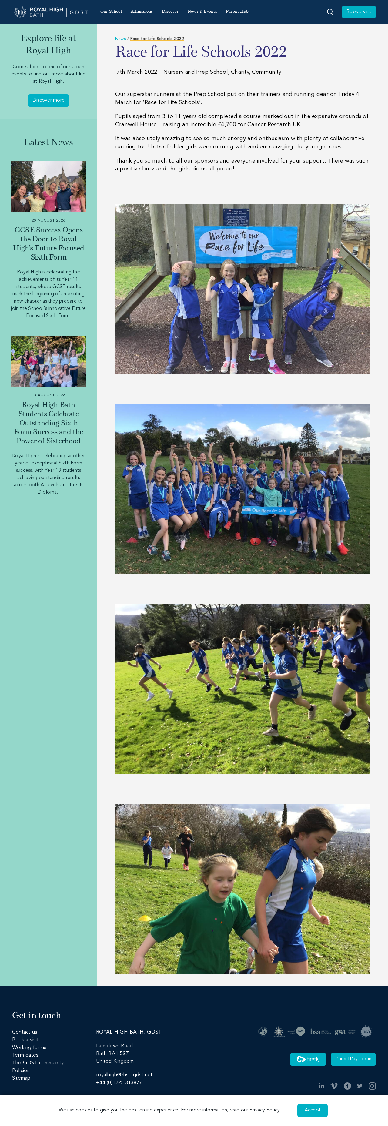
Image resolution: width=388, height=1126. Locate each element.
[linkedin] (321, 1085)
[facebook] (347, 1086)
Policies (21, 1070)
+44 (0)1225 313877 (119, 1082)
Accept (313, 1110)
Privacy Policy (264, 1110)
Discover (170, 11)
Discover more (48, 100)
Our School (111, 11)
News (120, 39)
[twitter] (360, 1086)
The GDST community (38, 1062)
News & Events (202, 11)
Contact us (24, 1032)
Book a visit (358, 11)
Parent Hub (237, 11)
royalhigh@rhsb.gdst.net (124, 1074)
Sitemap (21, 1078)
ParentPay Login (353, 1059)
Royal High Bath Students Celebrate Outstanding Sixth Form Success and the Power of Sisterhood (48, 423)
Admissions (142, 11)
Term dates (25, 1055)
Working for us (29, 1047)
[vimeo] (334, 1086)
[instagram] (372, 1086)
